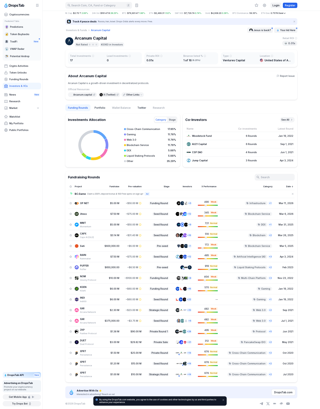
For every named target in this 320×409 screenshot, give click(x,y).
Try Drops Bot (20, 403)
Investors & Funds (76, 30)
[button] (181, 13)
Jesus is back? (262, 30)
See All (285, 119)
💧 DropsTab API (21, 375)
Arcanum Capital (100, 30)
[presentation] (82, 94)
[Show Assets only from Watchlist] (70, 186)
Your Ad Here (287, 30)
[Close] (294, 21)
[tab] (160, 119)
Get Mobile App (18, 396)
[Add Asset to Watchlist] (70, 203)
